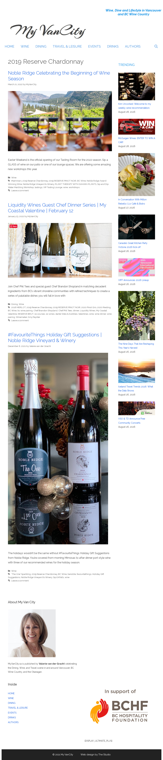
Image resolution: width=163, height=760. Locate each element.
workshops (74, 187)
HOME (9, 46)
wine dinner (100, 314)
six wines (50, 314)
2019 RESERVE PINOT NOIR (62, 180)
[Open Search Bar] (156, 46)
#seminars (16, 180)
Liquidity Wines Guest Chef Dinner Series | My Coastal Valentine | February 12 (57, 207)
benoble (72, 574)
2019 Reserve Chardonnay (35, 180)
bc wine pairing (25, 310)
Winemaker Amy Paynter (28, 317)
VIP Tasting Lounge (52, 187)
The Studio (104, 754)
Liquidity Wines (87, 310)
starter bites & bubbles (66, 314)
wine (65, 187)
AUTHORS (133, 46)
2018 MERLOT (18, 307)
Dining (14, 304)
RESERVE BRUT (25, 314)
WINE (25, 46)
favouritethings (84, 574)
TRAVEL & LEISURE (67, 46)
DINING (40, 46)
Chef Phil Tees (65, 310)
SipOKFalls (58, 577)
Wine (13, 177)
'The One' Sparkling (21, 574)
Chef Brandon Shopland (45, 310)
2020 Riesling (104, 307)
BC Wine (81, 180)
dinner (76, 310)
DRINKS (113, 46)
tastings (38, 187)
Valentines (83, 314)
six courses (39, 314)
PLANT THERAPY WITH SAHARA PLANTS (75, 184)
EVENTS (94, 46)
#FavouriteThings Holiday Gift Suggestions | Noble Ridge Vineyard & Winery (55, 337)
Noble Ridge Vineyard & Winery (38, 184)
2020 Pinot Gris (88, 307)
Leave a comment (20, 190)
